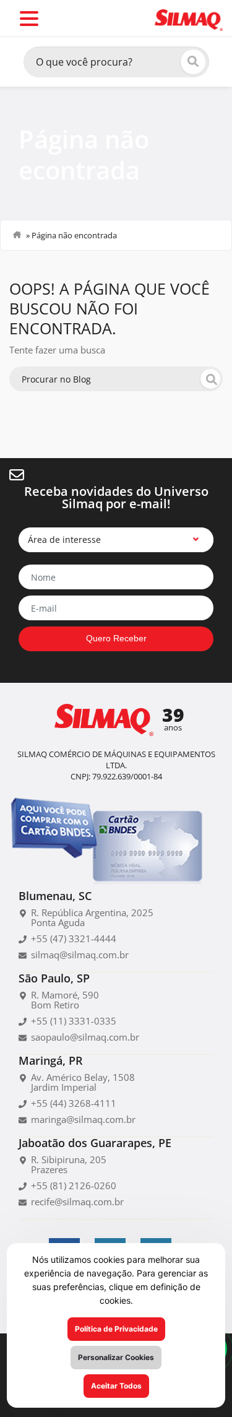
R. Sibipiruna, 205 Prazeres (68, 1164)
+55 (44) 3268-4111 (73, 1103)
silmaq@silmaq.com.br (80, 955)
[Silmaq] (189, 19)
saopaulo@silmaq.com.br (85, 1037)
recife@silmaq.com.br (77, 1202)
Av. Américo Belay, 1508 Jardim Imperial (83, 1082)
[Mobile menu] (29, 18)
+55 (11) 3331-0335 (73, 1021)
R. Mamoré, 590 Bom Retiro (65, 1000)
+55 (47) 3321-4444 (73, 938)
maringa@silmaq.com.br (83, 1119)
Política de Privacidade (116, 1328)
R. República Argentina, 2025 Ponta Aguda (92, 917)
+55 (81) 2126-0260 (73, 1185)
